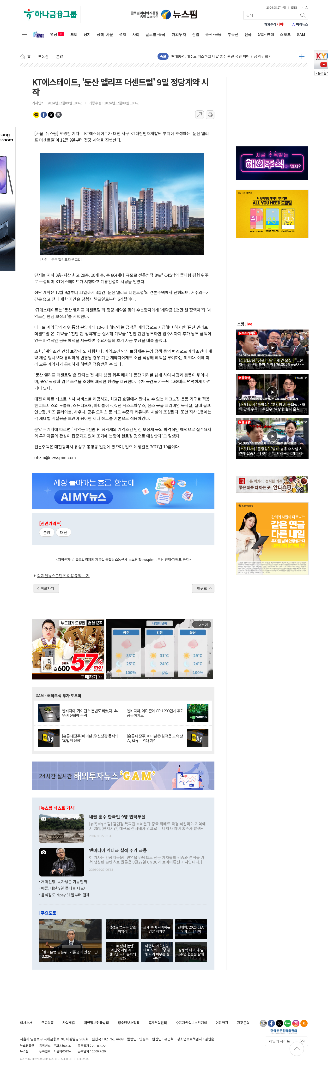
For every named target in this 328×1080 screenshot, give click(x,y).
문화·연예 (266, 34)
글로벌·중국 (155, 34)
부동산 (233, 34)
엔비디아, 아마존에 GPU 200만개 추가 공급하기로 (155, 713)
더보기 (302, 56)
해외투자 (179, 34)
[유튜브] (263, 1023)
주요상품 (47, 1022)
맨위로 (202, 588)
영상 (53, 34)
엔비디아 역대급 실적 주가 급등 (118, 850)
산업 (195, 34)
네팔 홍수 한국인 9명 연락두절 (117, 816)
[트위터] (279, 1023)
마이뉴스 (300, 24)
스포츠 (285, 34)
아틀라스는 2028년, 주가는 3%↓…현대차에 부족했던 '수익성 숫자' (222, 56)
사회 (136, 34)
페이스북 (44, 115)
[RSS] (304, 1023)
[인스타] (295, 1023)
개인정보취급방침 (96, 1022)
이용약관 (222, 1022)
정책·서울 (105, 34)
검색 (303, 15)
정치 (87, 34)
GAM (301, 34)
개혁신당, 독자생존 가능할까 (64, 881)
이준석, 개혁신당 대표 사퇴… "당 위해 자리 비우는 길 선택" (156, 952)
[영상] (272, 349)
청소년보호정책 (129, 1022)
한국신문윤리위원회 (283, 1031)
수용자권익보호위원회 (191, 1022)
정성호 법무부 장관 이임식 (122, 929)
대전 (63, 532)
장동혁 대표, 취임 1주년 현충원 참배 (191, 951)
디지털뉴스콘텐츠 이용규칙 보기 (63, 575)
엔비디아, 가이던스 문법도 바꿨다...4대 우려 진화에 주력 (90, 713)
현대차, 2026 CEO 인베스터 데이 (191, 929)
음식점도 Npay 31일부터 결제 (65, 894)
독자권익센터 (157, 1022)
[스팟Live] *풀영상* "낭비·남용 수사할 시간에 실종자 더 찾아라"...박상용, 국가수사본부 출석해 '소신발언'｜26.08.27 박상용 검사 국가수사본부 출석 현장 (272, 450)
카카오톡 (36, 115)
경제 (122, 34)
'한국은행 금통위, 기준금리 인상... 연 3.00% (70, 954)
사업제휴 (68, 1022)
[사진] (61, 828)
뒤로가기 (47, 588)
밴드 (58, 115)
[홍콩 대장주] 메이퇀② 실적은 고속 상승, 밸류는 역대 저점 (155, 738)
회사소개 (26, 1022)
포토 (74, 34)
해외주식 (275, 24)
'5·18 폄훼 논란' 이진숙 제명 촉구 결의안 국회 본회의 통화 (122, 952)
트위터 (51, 115)
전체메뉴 (25, 34)
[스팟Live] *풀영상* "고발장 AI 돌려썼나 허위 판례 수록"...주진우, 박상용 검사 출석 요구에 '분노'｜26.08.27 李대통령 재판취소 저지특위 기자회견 (272, 406)
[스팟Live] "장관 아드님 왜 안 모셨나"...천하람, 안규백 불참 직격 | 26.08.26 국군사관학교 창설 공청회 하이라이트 (271, 362)
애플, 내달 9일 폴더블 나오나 (64, 888)
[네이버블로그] (287, 1023)
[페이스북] (271, 1023)
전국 (248, 34)
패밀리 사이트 (279, 1041)
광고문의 (243, 1022)
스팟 (244, 324)
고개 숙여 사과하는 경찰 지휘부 (156, 929)
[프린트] (210, 114)
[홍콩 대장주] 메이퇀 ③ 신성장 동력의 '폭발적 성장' (90, 738)
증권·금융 (213, 34)
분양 (46, 532)
